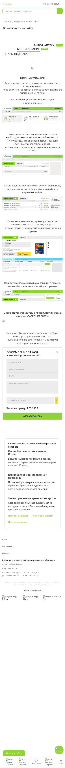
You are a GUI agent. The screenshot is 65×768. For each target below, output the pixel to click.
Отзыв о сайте (14, 753)
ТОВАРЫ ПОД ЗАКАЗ (15, 54)
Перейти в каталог (18, 515)
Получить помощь (18, 522)
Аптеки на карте (51, 4)
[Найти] (59, 11)
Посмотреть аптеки (42, 515)
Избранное (36, 764)
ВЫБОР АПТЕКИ (44, 45)
